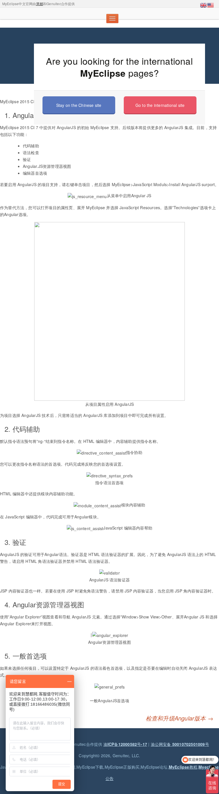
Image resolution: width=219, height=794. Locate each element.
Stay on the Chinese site (79, 105)
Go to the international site (160, 105)
